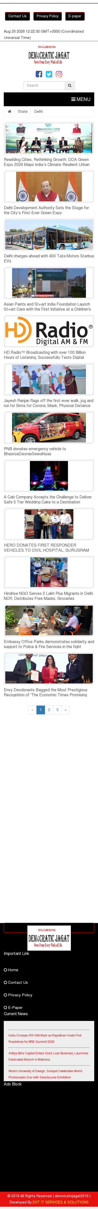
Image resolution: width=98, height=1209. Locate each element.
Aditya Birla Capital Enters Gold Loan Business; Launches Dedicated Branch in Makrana (48, 1053)
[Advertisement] (49, 776)
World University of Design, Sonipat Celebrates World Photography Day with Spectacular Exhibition (45, 1071)
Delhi (38, 111)
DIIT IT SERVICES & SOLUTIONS (61, 1202)
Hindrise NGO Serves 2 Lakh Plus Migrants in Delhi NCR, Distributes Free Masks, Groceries (48, 596)
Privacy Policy (48, 16)
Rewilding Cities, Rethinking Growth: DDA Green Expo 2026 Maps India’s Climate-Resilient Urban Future (46, 164)
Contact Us (17, 16)
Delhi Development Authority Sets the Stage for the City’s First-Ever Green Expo (46, 210)
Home (12, 970)
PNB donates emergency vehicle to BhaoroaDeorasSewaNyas (35, 451)
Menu (82, 99)
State (22, 111)
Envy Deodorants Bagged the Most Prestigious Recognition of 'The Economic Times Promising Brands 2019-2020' (45, 695)
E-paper (75, 16)
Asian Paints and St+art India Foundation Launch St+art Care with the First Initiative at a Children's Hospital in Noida (47, 309)
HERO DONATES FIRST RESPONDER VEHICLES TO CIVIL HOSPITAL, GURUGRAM (46, 548)
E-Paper (15, 1007)
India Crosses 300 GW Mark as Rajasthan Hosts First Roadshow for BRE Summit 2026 (45, 1035)
